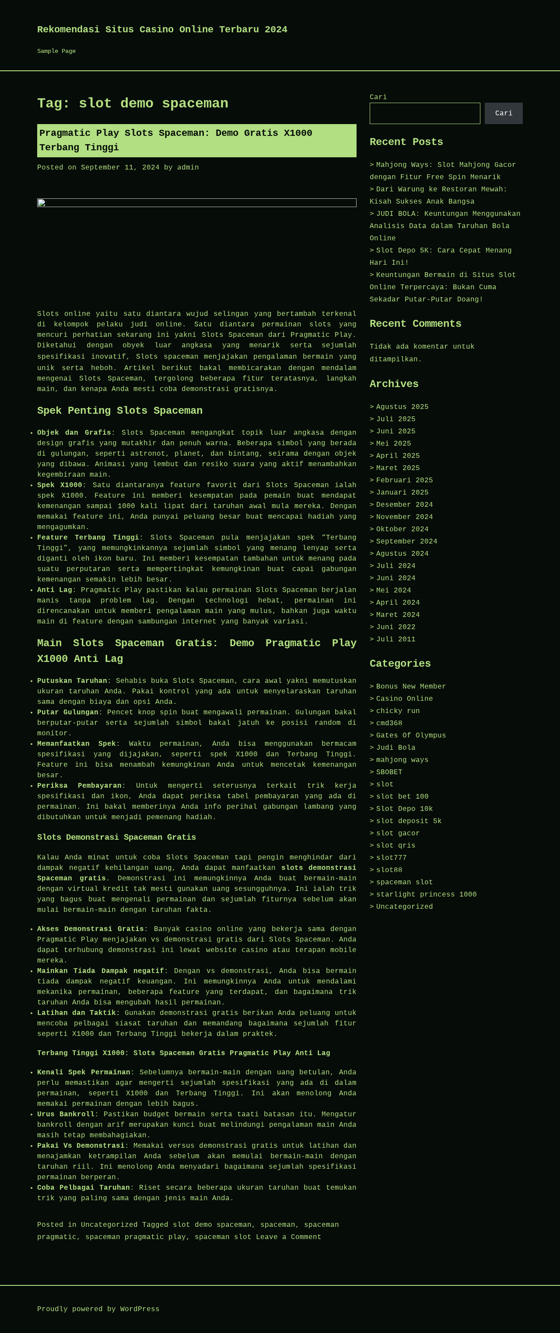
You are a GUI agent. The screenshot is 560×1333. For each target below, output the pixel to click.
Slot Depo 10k (404, 809)
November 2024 (404, 517)
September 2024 (407, 542)
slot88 (389, 870)
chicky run (398, 711)
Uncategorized (109, 1225)
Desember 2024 (404, 505)
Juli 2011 (396, 640)
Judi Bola (396, 748)
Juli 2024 (396, 566)
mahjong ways (402, 760)
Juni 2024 (396, 578)
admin (188, 168)
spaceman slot (223, 1237)
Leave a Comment (289, 1237)
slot (385, 785)
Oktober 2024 (402, 529)
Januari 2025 (402, 493)
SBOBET (389, 772)
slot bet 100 (402, 797)
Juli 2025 (396, 419)
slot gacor (398, 834)
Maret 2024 (398, 615)
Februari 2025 (404, 481)
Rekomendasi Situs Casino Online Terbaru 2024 (162, 29)
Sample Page (56, 51)
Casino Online (404, 699)
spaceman (181, 357)
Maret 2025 (398, 468)
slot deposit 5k (409, 821)
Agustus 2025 (402, 407)
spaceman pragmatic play (135, 1237)
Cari (378, 97)
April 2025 (398, 456)
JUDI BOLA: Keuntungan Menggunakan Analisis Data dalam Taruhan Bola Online (445, 226)
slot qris (396, 846)
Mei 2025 (393, 444)
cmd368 (389, 723)
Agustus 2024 (402, 554)
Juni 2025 (396, 432)
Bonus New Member (411, 687)
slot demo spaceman (212, 1225)
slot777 (391, 858)
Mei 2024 (393, 591)
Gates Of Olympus (411, 736)
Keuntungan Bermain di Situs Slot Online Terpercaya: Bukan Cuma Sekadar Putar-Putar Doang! (443, 287)
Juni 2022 (396, 627)
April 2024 (398, 603)
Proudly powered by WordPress (98, 1309)
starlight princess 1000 (426, 895)
